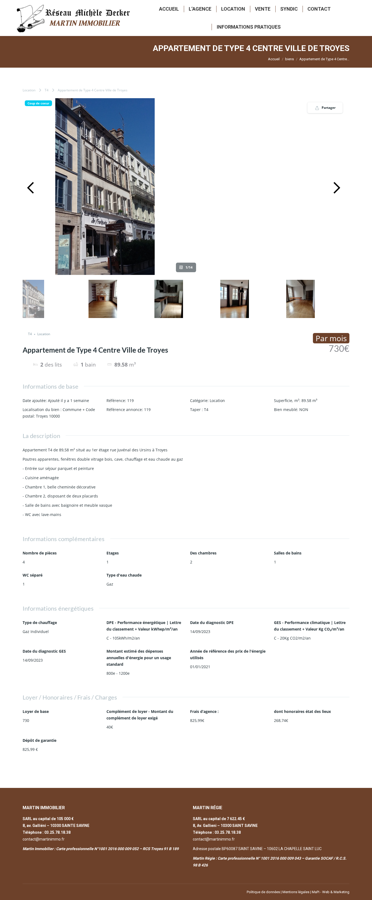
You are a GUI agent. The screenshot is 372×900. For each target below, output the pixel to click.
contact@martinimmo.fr (44, 839)
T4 (46, 90)
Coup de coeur (38, 103)
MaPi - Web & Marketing (330, 892)
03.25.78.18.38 (57, 832)
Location (29, 90)
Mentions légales (295, 892)
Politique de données (263, 892)
